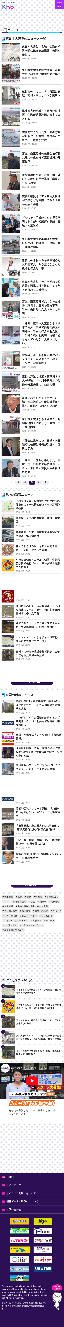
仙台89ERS (47, 916)
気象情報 (54, 901)
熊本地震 (8, 897)
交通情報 (8, 906)
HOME (10, 1177)
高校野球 (36, 920)
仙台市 (42, 901)
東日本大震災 (10, 911)
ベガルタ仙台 (10, 916)
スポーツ (56, 911)
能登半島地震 (41, 911)
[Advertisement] (32, 586)
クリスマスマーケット (32, 925)
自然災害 (43, 906)
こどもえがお (10, 925)
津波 (28, 897)
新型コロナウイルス (14, 930)
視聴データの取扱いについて (22, 1201)
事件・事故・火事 (26, 906)
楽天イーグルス (29, 916)
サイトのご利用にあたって (21, 1193)
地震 (19, 897)
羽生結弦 (49, 920)
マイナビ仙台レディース (16, 920)
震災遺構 (25, 911)
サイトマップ (14, 1185)
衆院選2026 (52, 897)
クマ (6, 901)
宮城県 (38, 897)
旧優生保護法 (19, 901)
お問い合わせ (14, 1209)
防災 (32, 901)
